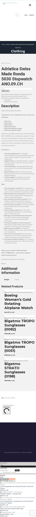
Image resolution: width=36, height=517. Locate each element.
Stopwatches (25, 98)
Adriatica (18, 98)
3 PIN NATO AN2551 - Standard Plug (10, 494)
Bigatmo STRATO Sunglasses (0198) (14, 370)
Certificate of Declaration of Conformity (12, 259)
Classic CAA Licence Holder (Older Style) (11, 508)
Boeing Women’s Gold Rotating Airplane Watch (18, 301)
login (25, 15)
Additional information (11, 102)
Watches (12, 98)
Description (7, 100)
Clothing (8, 44)
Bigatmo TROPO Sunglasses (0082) (19, 325)
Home (3, 44)
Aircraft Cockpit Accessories (14, 96)
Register (31, 15)
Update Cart (4, 479)
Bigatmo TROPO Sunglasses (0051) (19, 346)
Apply (17, 470)
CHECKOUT (12, 479)
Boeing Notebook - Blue (7, 514)
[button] (4, 314)
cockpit (15, 115)
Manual (3, 263)
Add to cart (5, 90)
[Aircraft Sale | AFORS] (10, 4)
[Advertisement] (18, 30)
